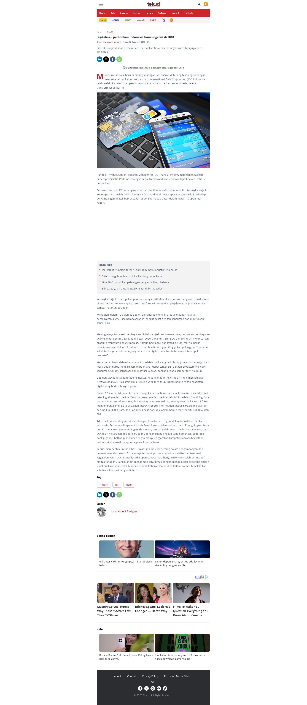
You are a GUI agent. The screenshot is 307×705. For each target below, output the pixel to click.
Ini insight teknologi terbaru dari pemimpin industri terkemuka (139, 270)
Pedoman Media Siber (177, 676)
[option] (127, 553)
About (117, 676)
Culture (162, 12)
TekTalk (188, 12)
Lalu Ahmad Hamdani (112, 42)
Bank (129, 484)
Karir (154, 681)
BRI (117, 484)
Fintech (103, 484)
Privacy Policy (150, 676)
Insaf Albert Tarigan (124, 511)
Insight (175, 12)
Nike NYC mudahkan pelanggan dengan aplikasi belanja (135, 282)
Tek (113, 12)
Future (149, 12)
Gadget (124, 12)
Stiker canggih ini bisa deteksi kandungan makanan (132, 276)
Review (137, 12)
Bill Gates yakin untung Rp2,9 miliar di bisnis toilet (132, 288)
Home (102, 12)
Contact (131, 676)
